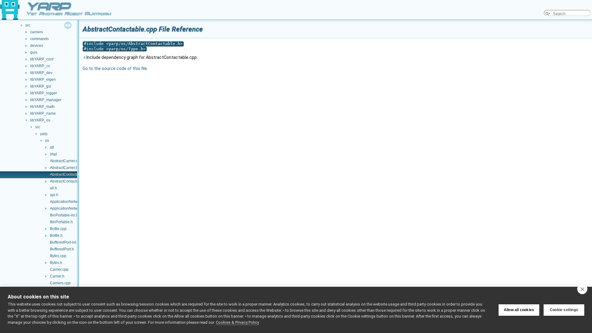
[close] (582, 289)
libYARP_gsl (40, 86)
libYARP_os (40, 120)
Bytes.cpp (58, 256)
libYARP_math (42, 107)
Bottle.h (56, 235)
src (27, 25)
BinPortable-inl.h (64, 215)
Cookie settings (564, 310)
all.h (53, 188)
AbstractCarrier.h (64, 168)
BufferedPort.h (62, 249)
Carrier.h (57, 276)
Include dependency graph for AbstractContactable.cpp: (141, 57)
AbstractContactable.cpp (70, 174)
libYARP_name (43, 113)
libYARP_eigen (43, 79)
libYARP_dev (41, 73)
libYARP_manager (45, 100)
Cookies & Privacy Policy (237, 322)
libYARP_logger (43, 93)
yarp (43, 134)
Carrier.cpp (59, 269)
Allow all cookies (519, 310)
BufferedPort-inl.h (64, 242)
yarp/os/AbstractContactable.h (144, 43)
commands (39, 39)
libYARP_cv (40, 66)
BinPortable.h (61, 222)
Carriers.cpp (60, 283)
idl (52, 147)
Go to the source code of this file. (115, 68)
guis (33, 52)
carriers (36, 32)
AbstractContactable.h (68, 181)
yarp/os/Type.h (126, 49)
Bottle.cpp (58, 229)
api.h (54, 195)
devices (36, 45)
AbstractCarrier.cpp (66, 161)
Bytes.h (56, 263)
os (47, 140)
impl (53, 154)
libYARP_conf (41, 59)
